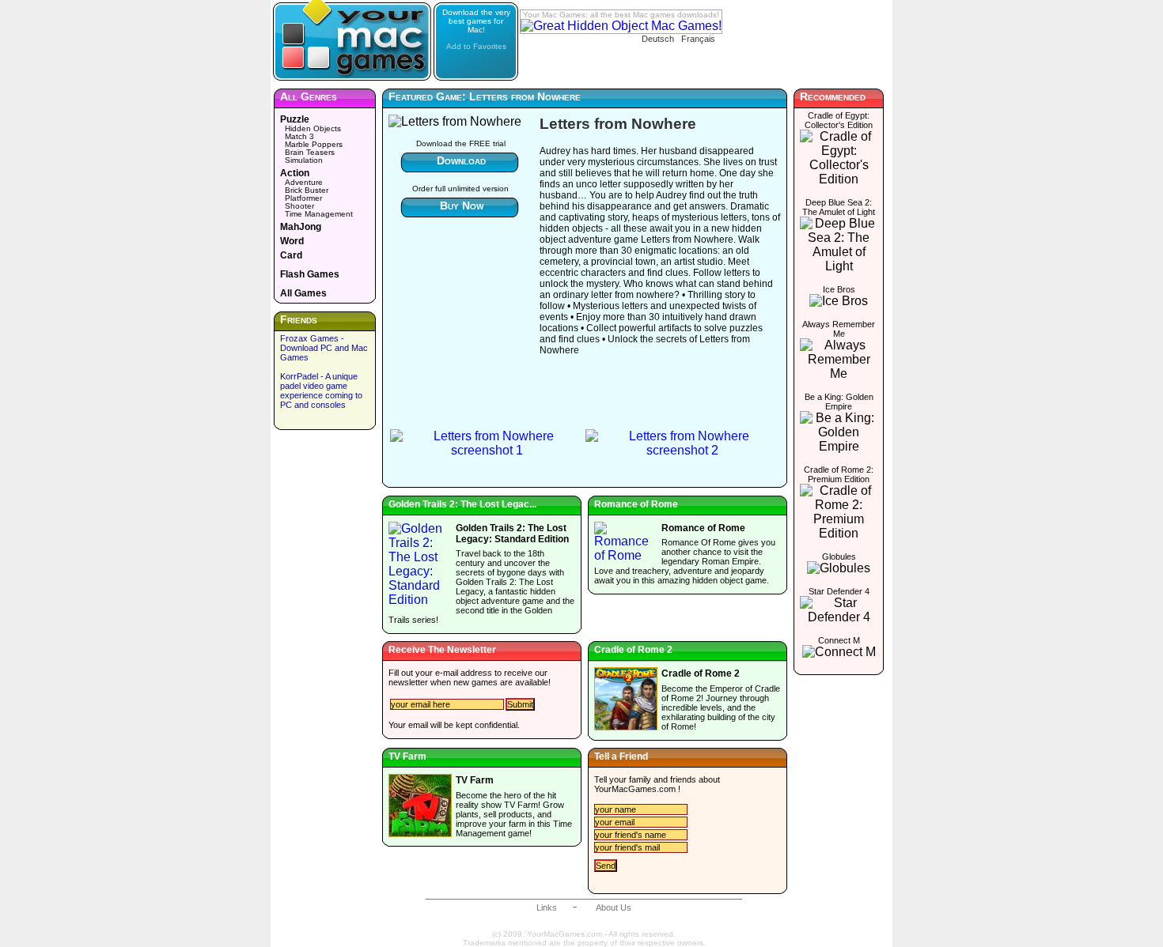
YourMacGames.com (635, 789)
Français (698, 38)
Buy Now (461, 205)
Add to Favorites (476, 46)
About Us (613, 907)
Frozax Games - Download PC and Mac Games (324, 348)
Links (546, 907)
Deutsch (658, 38)
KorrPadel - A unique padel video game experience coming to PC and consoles (321, 390)
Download (461, 160)
